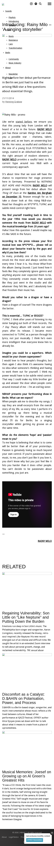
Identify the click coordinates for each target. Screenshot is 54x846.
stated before (24, 121)
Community (14, 59)
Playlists (12, 17)
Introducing (14, 21)
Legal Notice (14, 837)
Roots (11, 36)
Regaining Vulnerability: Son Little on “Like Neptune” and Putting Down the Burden (25, 617)
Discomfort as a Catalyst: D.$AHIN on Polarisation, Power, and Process (23, 698)
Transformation (15, 48)
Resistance (13, 40)
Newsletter (13, 74)
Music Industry (15, 63)
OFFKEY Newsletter (34, 840)
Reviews (12, 25)
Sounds (8, 11)
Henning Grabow (13, 101)
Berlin (7, 52)
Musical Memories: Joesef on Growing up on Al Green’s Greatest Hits (26, 776)
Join (10, 78)
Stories (8, 30)
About (8, 68)
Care (11, 44)
